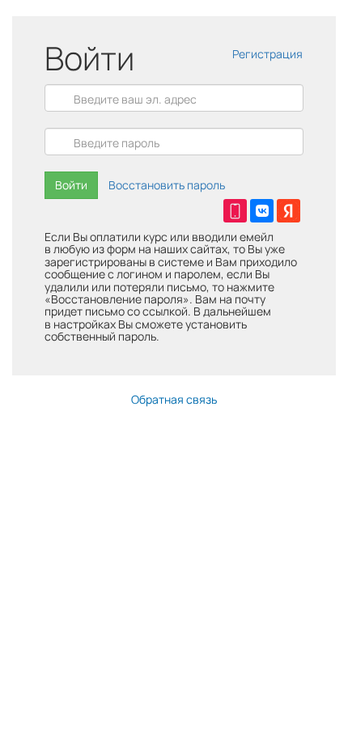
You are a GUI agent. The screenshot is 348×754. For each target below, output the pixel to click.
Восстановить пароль (166, 185)
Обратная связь (174, 399)
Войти (71, 185)
